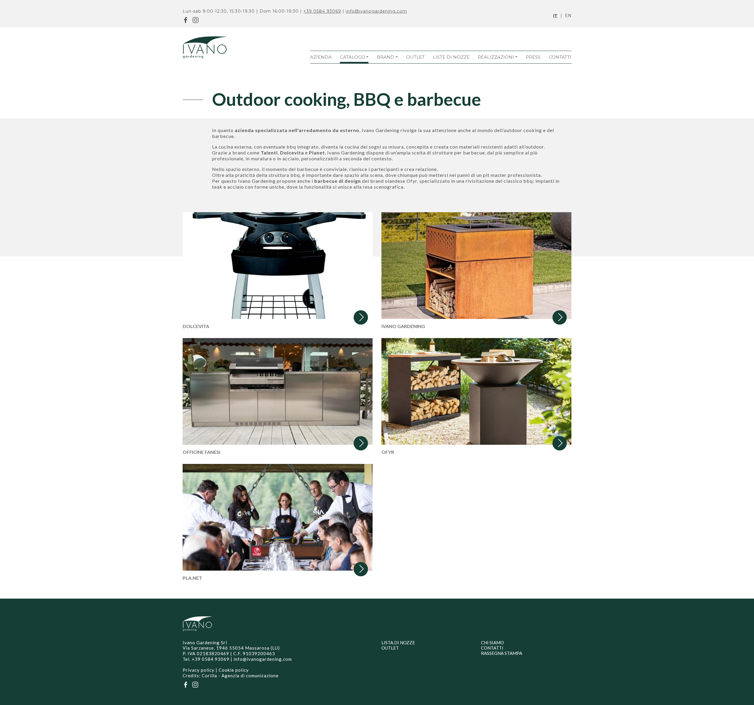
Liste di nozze (451, 57)
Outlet (415, 57)
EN (568, 15)
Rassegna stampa (501, 653)
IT (555, 15)
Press (533, 57)
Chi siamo (492, 642)
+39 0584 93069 (322, 11)
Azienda (321, 57)
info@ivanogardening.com (376, 11)
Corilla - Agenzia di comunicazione (240, 675)
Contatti (560, 57)
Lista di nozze (398, 642)
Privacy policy (198, 670)
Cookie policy (234, 670)
